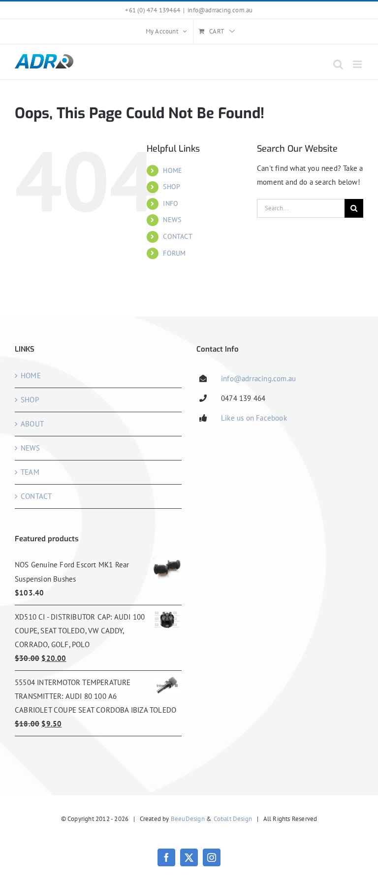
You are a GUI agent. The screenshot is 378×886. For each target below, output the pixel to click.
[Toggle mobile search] (338, 64)
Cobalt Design (233, 819)
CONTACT (177, 236)
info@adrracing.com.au (220, 10)
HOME (172, 170)
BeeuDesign (188, 819)
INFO (170, 203)
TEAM (30, 472)
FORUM (174, 253)
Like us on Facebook (254, 418)
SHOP (171, 186)
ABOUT (32, 423)
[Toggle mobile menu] (358, 64)
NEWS (172, 219)
